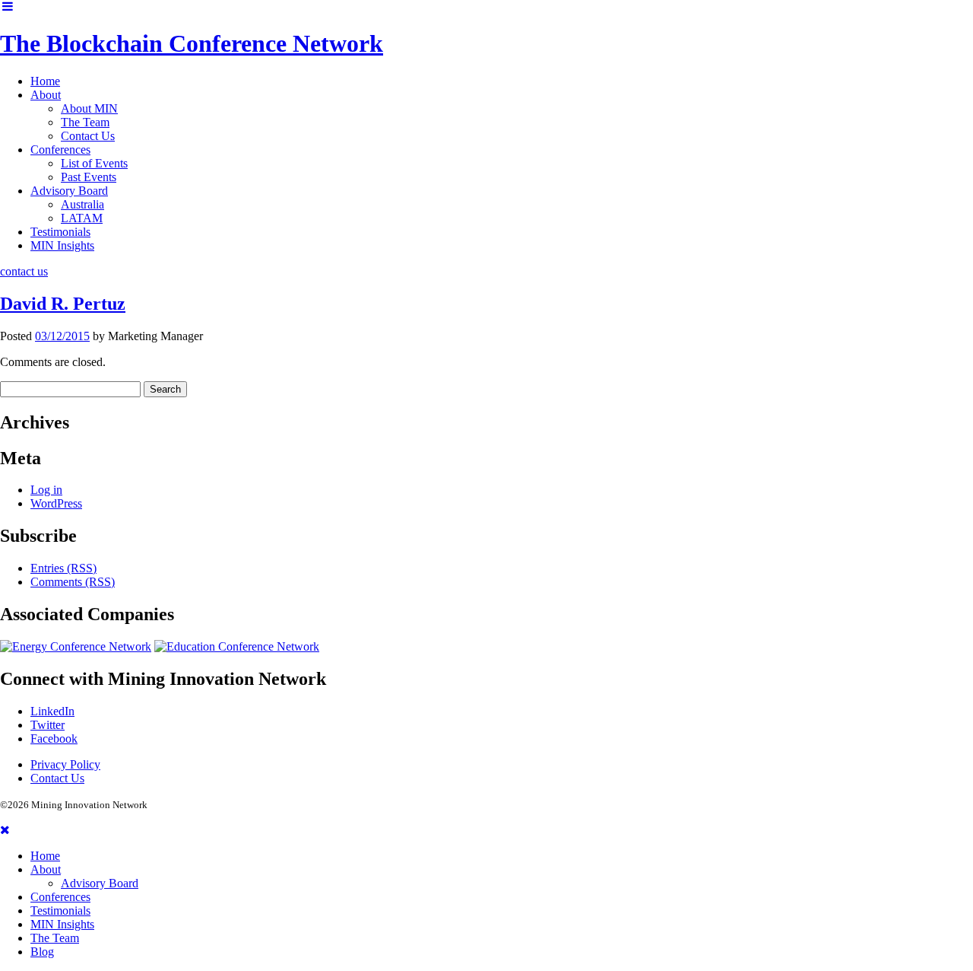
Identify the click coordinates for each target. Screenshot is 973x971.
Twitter (47, 724)
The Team (85, 122)
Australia (82, 204)
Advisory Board (69, 190)
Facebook (54, 738)
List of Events (94, 163)
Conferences (60, 149)
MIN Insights (62, 245)
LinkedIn (52, 711)
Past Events (88, 176)
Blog (42, 951)
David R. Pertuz (62, 304)
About (45, 94)
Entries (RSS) (63, 568)
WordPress (56, 503)
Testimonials (60, 231)
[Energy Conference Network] (75, 646)
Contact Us (88, 135)
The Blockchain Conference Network (191, 43)
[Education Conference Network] (236, 646)
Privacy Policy (65, 764)
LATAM (82, 218)
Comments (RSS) (72, 581)
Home (45, 81)
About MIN (89, 108)
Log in (46, 489)
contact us (24, 271)
